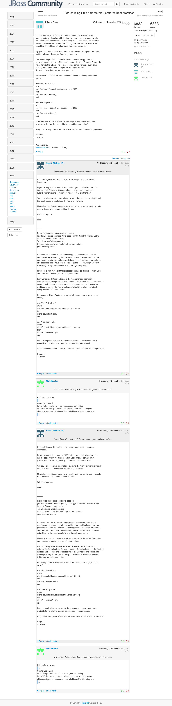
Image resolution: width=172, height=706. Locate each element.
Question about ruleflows (46, 15)
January (13, 211)
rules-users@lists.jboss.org (145, 30)
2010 (12, 150)
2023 (12, 42)
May (11, 200)
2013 (12, 125)
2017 (12, 92)
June (12, 198)
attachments (51, 373)
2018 (12, 83)
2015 (12, 109)
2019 (12, 75)
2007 (12, 176)
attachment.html (42, 147)
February (13, 209)
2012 (12, 134)
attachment (51, 423)
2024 (12, 33)
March (12, 206)
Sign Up (159, 4)
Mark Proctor (52, 380)
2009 (12, 159)
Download (14, 235)
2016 (12, 100)
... (39, 400)
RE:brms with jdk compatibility (150, 15)
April (11, 203)
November (14, 184)
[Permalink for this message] (129, 24)
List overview (15, 229)
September (14, 190)
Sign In (148, 4)
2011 (12, 142)
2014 (12, 117)
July (11, 195)
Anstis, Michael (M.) (55, 162)
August (12, 192)
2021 (12, 58)
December (14, 182)
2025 (12, 25)
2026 (12, 17)
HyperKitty (85, 702)
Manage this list (132, 4)
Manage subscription (145, 35)
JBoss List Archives (77, 4)
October (13, 187)
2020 (12, 67)
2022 (12, 50)
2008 (12, 167)
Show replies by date (121, 158)
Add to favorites (143, 46)
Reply (40, 151)
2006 (12, 222)
